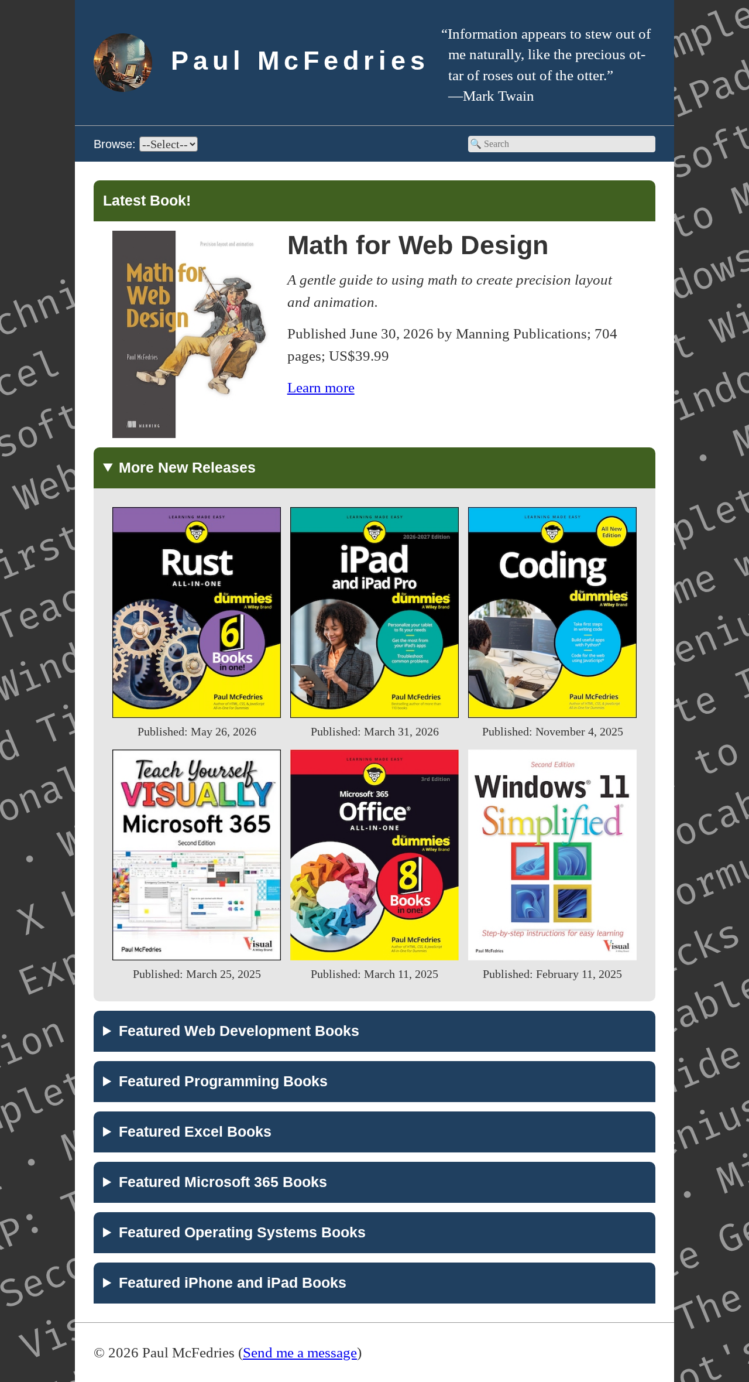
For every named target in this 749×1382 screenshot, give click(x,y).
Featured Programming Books (223, 1081)
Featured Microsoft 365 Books (223, 1182)
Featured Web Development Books (239, 1030)
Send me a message (300, 1352)
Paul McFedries (300, 61)
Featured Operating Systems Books (242, 1232)
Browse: (116, 144)
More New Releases (187, 467)
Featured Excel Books (195, 1131)
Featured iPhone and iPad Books (232, 1282)
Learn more (321, 387)
